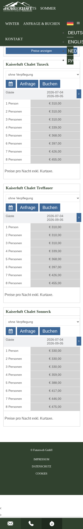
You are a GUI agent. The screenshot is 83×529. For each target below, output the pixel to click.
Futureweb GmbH (42, 450)
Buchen (49, 83)
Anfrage (27, 83)
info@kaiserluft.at (10, 523)
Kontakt (14, 39)
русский (70, 60)
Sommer (48, 8)
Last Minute (52, 523)
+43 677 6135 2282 (31, 523)
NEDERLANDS (70, 50)
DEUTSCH (70, 32)
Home (10, 8)
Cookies (41, 473)
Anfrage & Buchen (41, 24)
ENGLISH (70, 41)
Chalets (28, 8)
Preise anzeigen (41, 50)
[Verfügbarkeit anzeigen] (11, 84)
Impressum (41, 459)
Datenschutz (41, 466)
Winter (12, 24)
